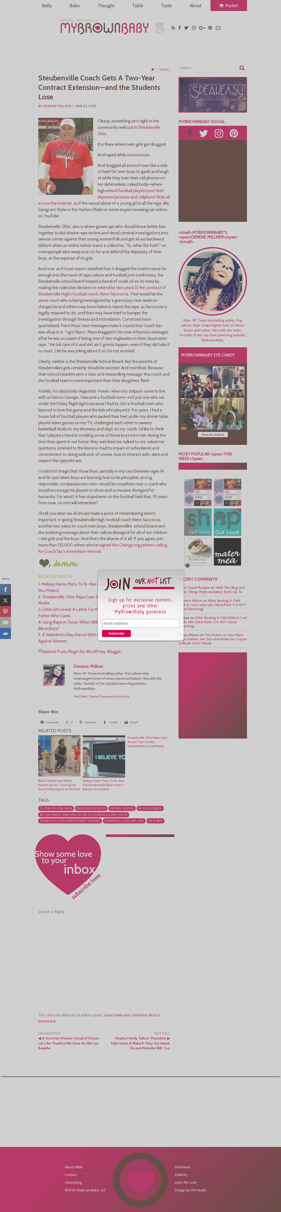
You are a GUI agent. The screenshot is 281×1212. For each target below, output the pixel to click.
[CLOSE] (187, 565)
